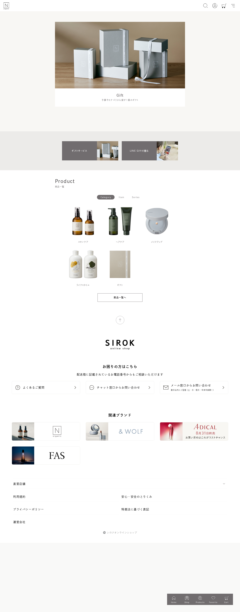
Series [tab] (136, 197)
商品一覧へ (120, 297)
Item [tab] (121, 197)
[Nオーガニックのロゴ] (6, 6)
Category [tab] (105, 197)
